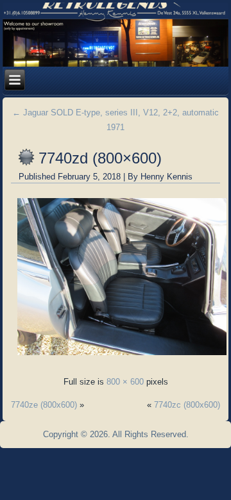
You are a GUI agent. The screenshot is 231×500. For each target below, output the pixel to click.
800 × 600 (125, 382)
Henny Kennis (167, 176)
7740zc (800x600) (187, 405)
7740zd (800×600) (100, 158)
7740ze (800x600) (44, 405)
